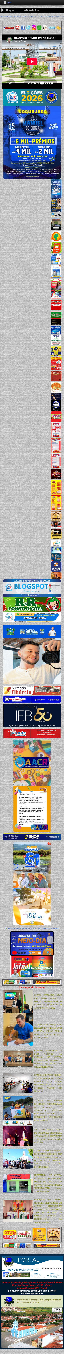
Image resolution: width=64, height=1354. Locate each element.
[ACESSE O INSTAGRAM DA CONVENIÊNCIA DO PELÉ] (56, 263)
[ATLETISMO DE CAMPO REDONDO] (18, 1124)
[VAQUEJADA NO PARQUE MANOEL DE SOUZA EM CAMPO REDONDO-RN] (32, 178)
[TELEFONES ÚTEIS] (51, 28)
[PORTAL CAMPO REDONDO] (8, 28)
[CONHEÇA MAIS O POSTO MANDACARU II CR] (56, 252)
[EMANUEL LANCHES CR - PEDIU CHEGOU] (56, 478)
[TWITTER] (28, 29)
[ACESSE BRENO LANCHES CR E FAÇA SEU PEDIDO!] (56, 410)
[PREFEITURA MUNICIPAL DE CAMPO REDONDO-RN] (56, 217)
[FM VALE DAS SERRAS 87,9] (45, 29)
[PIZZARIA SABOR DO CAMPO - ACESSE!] (56, 421)
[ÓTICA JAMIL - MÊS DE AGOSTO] (56, 211)
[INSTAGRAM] (34, 29)
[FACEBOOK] (23, 29)
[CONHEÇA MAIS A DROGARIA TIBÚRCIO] (56, 309)
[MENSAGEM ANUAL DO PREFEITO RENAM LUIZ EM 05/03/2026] (18, 1012)
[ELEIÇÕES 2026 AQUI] (32, 105)
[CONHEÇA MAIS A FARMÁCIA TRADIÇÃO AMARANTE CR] (56, 298)
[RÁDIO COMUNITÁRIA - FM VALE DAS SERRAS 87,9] (32, 596)
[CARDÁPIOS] (56, 494)
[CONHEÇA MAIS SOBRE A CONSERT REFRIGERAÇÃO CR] (56, 333)
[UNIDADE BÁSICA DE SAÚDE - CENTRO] (18, 1192)
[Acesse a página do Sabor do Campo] (56, 436)
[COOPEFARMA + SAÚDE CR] (56, 291)
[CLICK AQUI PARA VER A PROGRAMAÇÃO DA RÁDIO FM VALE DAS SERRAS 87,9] (56, 197)
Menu (9, 2)
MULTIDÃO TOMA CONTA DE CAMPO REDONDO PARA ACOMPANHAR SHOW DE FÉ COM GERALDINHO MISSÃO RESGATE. (48, 1136)
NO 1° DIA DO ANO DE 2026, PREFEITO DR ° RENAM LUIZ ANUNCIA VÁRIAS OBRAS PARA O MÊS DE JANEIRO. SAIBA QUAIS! (48, 1031)
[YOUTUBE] (17, 29)
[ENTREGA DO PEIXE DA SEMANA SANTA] (18, 1168)
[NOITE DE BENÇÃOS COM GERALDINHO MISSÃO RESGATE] (18, 1145)
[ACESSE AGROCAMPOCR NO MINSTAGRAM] (56, 229)
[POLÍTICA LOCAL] (18, 1045)
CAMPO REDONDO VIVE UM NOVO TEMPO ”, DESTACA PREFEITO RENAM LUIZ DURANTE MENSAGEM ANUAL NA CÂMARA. (48, 1001)
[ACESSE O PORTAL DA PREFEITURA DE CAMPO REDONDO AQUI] (32, 637)
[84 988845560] (39, 29)
